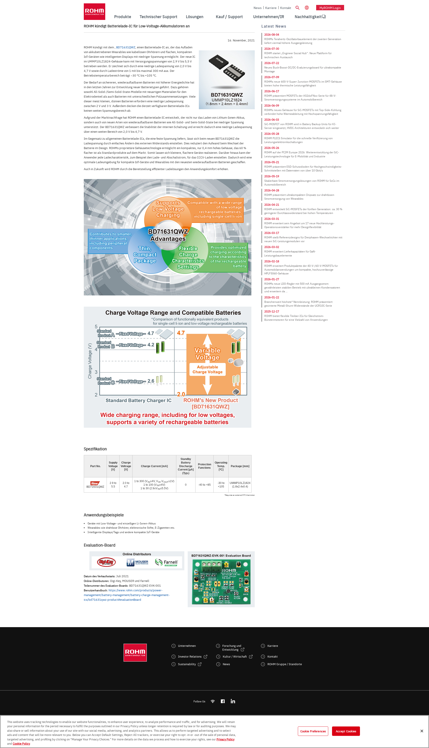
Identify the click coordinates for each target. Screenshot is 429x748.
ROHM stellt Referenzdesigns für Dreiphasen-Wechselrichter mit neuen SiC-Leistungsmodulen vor (303, 239)
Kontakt (285, 7)
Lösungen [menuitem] (194, 16)
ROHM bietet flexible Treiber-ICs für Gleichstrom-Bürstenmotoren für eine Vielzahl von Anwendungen (296, 317)
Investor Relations (190, 656)
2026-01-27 (271, 279)
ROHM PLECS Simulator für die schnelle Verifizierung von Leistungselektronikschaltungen (298, 140)
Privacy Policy (225, 739)
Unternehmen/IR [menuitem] (268, 16)
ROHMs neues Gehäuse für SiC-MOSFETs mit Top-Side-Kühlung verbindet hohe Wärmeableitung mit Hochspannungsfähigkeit (302, 111)
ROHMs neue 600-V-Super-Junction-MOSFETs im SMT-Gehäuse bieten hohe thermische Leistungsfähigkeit (303, 83)
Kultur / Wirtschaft (235, 656)
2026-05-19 (271, 176)
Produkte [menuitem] (122, 16)
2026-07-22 (271, 62)
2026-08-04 (271, 34)
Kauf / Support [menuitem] (229, 16)
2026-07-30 (271, 48)
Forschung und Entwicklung (231, 647)
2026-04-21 (271, 204)
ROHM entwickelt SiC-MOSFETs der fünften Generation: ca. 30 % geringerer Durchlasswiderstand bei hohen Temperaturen (303, 211)
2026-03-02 (271, 246)
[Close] (422, 731)
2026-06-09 (271, 105)
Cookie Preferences (313, 731)
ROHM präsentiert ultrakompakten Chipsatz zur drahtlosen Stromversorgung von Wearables (299, 196)
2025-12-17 (271, 311)
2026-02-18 (271, 261)
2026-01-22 (271, 297)
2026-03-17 (271, 232)
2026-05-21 (271, 162)
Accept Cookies (346, 731)
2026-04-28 (271, 190)
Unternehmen (187, 646)
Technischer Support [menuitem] (158, 16)
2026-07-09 (271, 77)
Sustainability (187, 664)
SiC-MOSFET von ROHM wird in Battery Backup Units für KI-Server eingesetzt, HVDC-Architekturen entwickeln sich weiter (301, 126)
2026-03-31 (271, 218)
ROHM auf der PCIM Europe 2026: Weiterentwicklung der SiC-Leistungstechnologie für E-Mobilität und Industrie (301, 154)
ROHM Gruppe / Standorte (284, 664)
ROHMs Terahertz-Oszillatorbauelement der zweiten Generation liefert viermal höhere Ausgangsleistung (302, 41)
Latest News (273, 26)
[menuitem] (308, 16)
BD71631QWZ (125, 47)
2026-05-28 (271, 133)
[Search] (297, 7)
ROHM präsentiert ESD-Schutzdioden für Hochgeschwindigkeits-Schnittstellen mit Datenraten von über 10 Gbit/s (303, 168)
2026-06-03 (271, 119)
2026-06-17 (271, 91)
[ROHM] (94, 13)
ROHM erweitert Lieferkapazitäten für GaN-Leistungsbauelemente (290, 253)
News (258, 7)
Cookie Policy (21, 743)
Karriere (271, 7)
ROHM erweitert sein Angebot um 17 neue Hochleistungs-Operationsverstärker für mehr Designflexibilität (299, 225)
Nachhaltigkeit (308, 16)
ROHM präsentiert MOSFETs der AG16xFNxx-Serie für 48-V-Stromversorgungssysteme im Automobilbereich (300, 97)
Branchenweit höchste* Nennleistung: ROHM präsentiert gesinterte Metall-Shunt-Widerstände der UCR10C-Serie (298, 303)
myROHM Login (330, 7)
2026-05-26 (271, 147)
